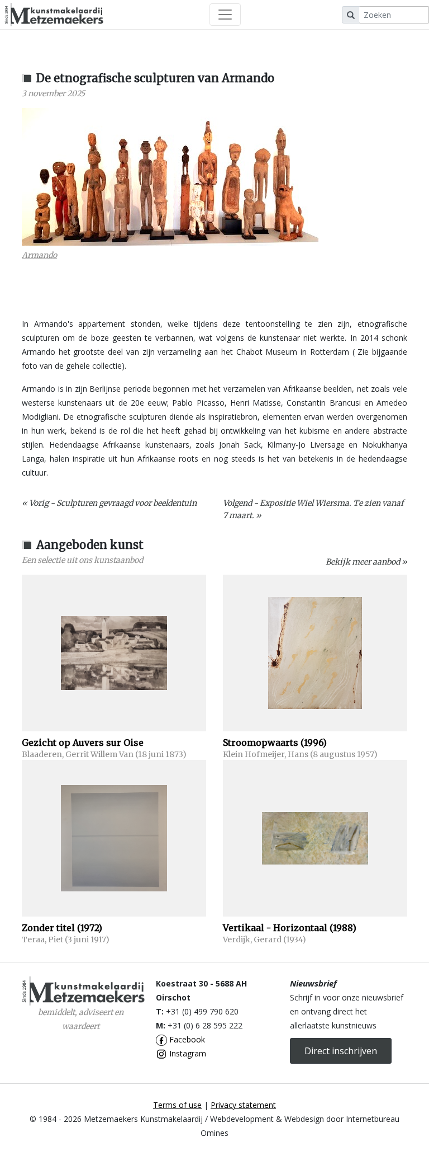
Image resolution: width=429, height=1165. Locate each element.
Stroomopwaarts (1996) (275, 742)
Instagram (186, 1053)
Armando (39, 255)
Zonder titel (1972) (62, 927)
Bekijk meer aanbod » (366, 562)
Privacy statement (243, 1105)
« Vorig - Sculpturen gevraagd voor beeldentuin (109, 503)
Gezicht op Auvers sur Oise (83, 742)
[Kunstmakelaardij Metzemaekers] (53, 14)
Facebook (186, 1039)
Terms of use (177, 1105)
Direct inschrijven (340, 1051)
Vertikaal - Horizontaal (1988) (289, 927)
